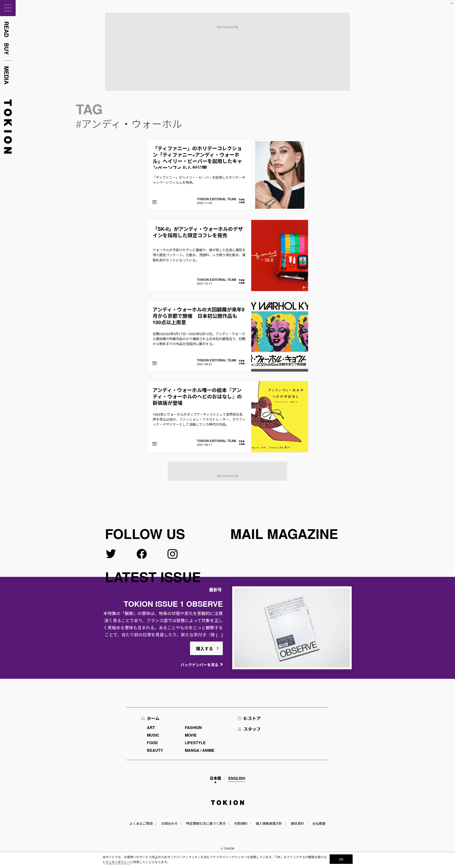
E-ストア (252, 718)
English (236, 778)
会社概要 (319, 823)
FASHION (193, 727)
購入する (204, 649)
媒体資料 (297, 823)
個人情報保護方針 (269, 823)
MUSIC (153, 735)
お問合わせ (169, 823)
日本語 (215, 778)
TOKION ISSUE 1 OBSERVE (173, 603)
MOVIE (191, 735)
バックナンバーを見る (199, 664)
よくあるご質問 (141, 823)
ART (151, 727)
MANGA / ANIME (199, 750)
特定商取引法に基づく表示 (206, 823)
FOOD (152, 742)
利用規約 (240, 823)
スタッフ (252, 729)
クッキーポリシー (117, 862)
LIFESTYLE (195, 742)
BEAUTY (155, 750)
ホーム (153, 718)
